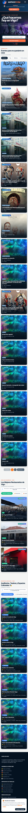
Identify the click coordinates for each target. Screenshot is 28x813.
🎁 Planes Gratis (5, 772)
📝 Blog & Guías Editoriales (7, 778)
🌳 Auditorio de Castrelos (7, 791)
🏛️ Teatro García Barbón (7, 786)
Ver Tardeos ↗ (14, 9)
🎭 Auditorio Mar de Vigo (7, 784)
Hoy (10, 58)
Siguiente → (20, 469)
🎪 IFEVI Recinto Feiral (6, 787)
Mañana (16, 58)
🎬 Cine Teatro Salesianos (7, 789)
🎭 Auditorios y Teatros (7, 594)
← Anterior (7, 469)
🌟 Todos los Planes (6, 768)
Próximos (4, 58)
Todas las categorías (6, 493)
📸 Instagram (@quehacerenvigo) (9, 797)
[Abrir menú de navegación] (25, 2)
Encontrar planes (14, 40)
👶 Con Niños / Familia (6, 774)
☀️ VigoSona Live (5, 776)
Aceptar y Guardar (20, 809)
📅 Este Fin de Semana (7, 770)
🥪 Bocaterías (17, 493)
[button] (14, 74)
